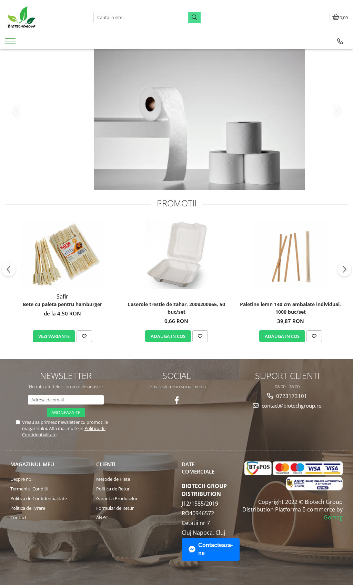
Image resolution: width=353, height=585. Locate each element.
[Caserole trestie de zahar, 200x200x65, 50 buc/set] (176, 254)
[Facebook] (177, 400)
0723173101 (291, 395)
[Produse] (11, 43)
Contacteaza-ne (215, 549)
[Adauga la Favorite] (84, 336)
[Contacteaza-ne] (340, 41)
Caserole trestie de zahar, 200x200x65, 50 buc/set (176, 308)
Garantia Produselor (117, 498)
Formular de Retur (115, 508)
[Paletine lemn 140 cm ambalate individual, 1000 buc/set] (290, 254)
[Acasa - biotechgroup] (44, 17)
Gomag (333, 517)
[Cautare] (194, 17)
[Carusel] (176, 119)
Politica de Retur (113, 489)
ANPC (102, 517)
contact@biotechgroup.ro (291, 405)
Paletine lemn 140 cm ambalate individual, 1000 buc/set (290, 308)
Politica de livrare (27, 508)
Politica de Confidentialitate (38, 498)
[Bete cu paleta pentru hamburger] (62, 254)
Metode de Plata (113, 479)
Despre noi (21, 479)
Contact (18, 517)
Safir (62, 296)
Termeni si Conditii (29, 489)
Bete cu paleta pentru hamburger (62, 304)
